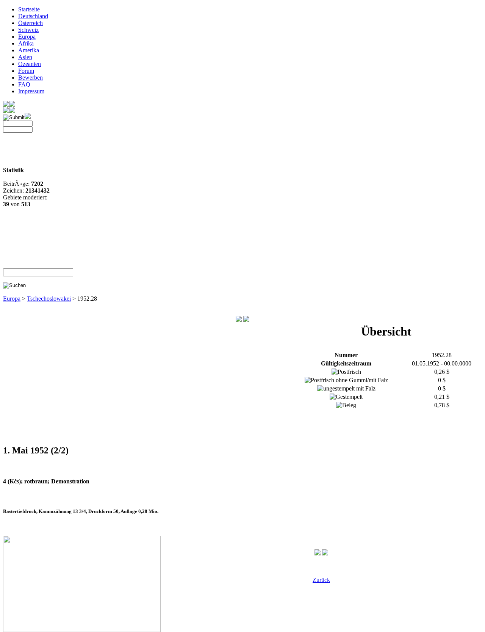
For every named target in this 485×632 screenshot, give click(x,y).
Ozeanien (29, 64)
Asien (25, 57)
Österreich (30, 23)
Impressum (31, 91)
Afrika (26, 43)
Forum (26, 70)
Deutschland (33, 16)
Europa (27, 36)
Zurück (321, 580)
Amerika (28, 50)
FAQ (24, 84)
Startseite (29, 9)
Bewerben (30, 77)
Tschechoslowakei (49, 298)
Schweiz (28, 30)
